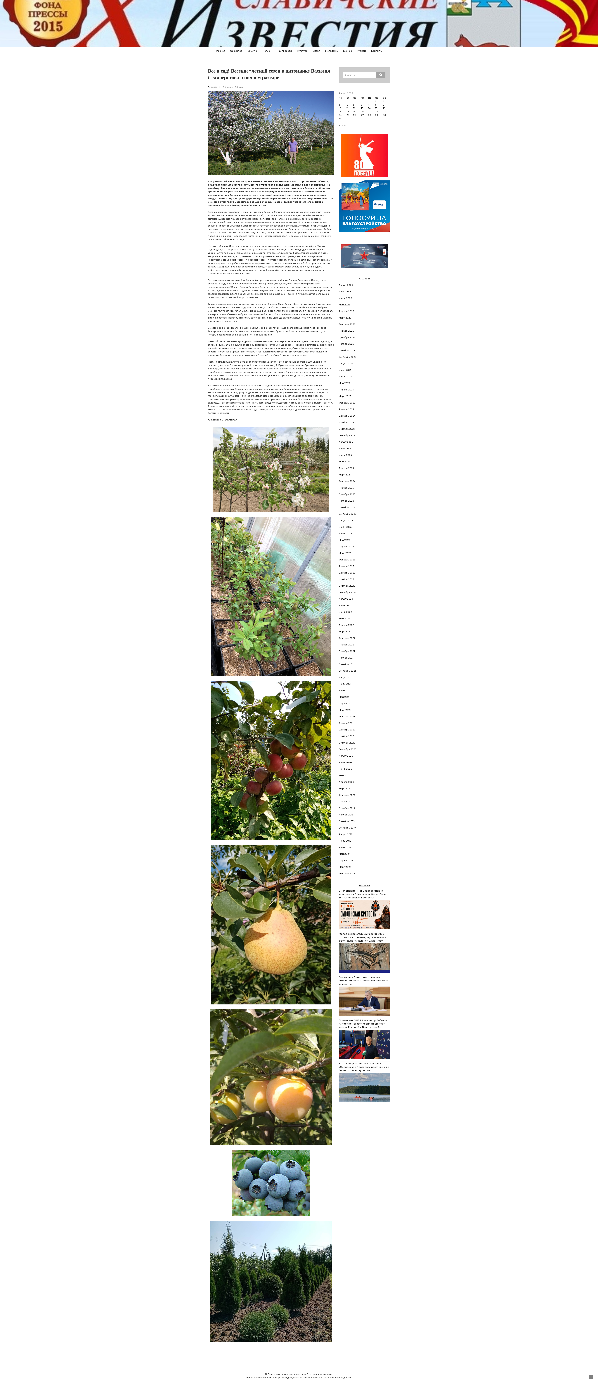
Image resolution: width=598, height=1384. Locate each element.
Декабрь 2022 (347, 572)
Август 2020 (346, 755)
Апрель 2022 (346, 625)
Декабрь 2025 (347, 337)
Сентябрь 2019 (347, 827)
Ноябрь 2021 (346, 657)
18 (347, 111)
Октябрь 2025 (347, 350)
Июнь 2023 (345, 533)
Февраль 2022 (347, 638)
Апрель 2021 (346, 703)
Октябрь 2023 (347, 507)
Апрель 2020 (346, 782)
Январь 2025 (346, 409)
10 (340, 108)
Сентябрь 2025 (347, 357)
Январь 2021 (346, 723)
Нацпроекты (284, 51)
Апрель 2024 (346, 468)
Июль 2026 (345, 291)
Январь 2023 (346, 566)
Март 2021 (345, 710)
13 (362, 108)
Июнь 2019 (345, 847)
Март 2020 (345, 788)
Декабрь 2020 (347, 729)
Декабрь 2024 (347, 415)
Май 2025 (344, 383)
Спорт (316, 51)
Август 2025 (346, 363)
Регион (267, 51)
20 (362, 111)
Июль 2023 (345, 527)
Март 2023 (345, 553)
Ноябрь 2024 (346, 422)
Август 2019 (345, 834)
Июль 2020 (345, 762)
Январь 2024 (346, 487)
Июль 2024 (345, 448)
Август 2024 (346, 442)
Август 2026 (346, 285)
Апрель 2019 (346, 860)
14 (369, 108)
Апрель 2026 (346, 311)
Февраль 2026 (347, 324)
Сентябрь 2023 (347, 514)
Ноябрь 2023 (346, 500)
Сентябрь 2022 (347, 592)
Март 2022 (345, 631)
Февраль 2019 (347, 873)
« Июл (342, 125)
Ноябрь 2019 (346, 814)
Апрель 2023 (346, 546)
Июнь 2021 (345, 690)
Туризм (361, 51)
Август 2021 (345, 677)
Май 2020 (344, 775)
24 (340, 115)
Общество (236, 51)
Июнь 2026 (345, 298)
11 (347, 108)
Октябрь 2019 (347, 821)
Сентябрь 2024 (347, 435)
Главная (220, 51)
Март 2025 (345, 396)
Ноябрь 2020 (346, 736)
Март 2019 (345, 867)
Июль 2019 (345, 840)
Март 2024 (345, 474)
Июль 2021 (345, 684)
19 (354, 111)
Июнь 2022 (345, 612)
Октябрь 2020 (347, 742)
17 (340, 111)
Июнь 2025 (345, 376)
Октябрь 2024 (347, 428)
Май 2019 (344, 854)
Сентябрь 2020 (347, 749)
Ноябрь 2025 (346, 343)
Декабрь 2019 (347, 808)
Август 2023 (346, 520)
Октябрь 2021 (347, 664)
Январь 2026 (346, 330)
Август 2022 (346, 599)
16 (384, 108)
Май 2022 (344, 618)
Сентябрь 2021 (347, 670)
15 (376, 108)
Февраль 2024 (347, 481)
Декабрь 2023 (347, 494)
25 (347, 115)
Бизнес (347, 51)
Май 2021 (344, 697)
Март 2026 (345, 317)
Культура (302, 51)
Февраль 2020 (347, 795)
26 (354, 115)
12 (354, 108)
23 (384, 111)
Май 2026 (344, 304)
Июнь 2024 (345, 455)
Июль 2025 (345, 370)
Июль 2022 (345, 605)
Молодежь (331, 51)
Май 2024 (344, 461)
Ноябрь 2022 (346, 579)
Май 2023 (344, 540)
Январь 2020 (346, 801)
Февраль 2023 (347, 559)
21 (369, 111)
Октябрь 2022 (347, 585)
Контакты (376, 51)
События (252, 51)
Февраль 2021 (347, 716)
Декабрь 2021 (347, 651)
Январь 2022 (346, 644)
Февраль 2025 (347, 402)
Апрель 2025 (346, 389)
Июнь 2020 (345, 769)
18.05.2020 (215, 87)
